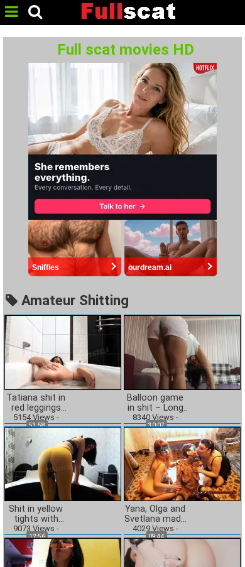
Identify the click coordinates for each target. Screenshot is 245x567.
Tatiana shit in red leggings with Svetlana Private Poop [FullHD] (35, 403)
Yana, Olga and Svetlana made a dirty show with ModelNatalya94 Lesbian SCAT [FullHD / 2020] (155, 514)
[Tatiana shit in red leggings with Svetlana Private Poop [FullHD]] (62, 352)
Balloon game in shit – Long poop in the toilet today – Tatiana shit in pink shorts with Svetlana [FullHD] (155, 403)
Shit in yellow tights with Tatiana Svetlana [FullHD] (36, 514)
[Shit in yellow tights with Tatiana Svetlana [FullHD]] (62, 463)
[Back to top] (232, 551)
